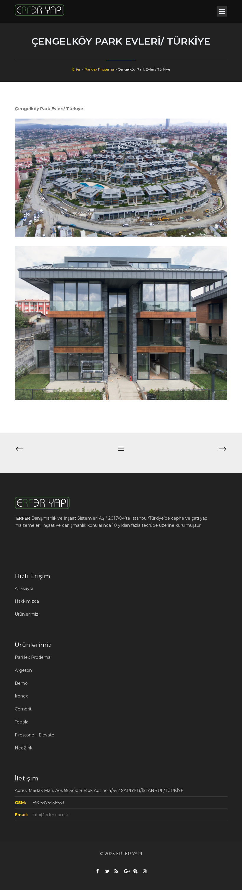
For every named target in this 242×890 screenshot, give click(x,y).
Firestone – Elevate (34, 735)
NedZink (23, 748)
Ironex (21, 696)
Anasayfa (24, 588)
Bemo (21, 683)
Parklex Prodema (32, 657)
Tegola (21, 722)
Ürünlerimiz (26, 614)
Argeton (23, 670)
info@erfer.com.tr (50, 814)
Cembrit (23, 709)
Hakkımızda (27, 601)
